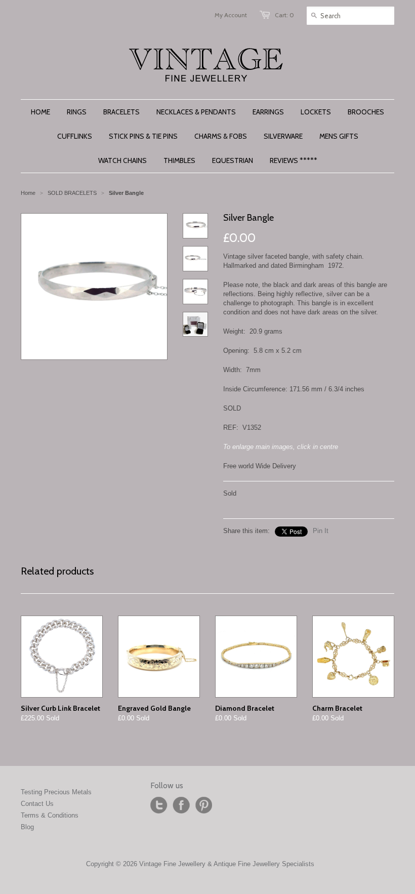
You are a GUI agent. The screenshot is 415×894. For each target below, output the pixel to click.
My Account (231, 15)
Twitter (159, 805)
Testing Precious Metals (56, 792)
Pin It (320, 531)
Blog (27, 827)
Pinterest (203, 805)
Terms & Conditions (49, 815)
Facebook (181, 805)
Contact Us (37, 803)
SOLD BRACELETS (72, 193)
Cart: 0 (284, 15)
